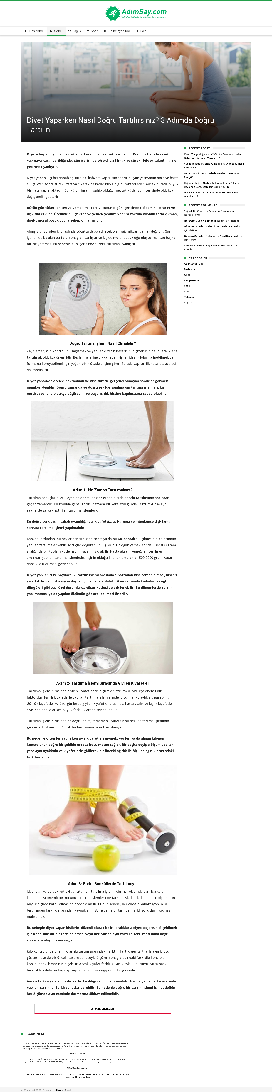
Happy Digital (63, 1090)
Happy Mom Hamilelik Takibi (36, 1074)
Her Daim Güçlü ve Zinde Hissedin (204, 220)
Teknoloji (189, 297)
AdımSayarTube (193, 263)
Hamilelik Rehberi (111, 1074)
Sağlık (187, 285)
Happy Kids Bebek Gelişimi (80, 1074)
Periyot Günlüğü (83, 1077)
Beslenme (190, 269)
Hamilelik (97, 1074)
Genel (187, 274)
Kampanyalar (192, 280)
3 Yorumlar (102, 1009)
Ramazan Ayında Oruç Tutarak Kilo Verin (208, 245)
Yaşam (188, 302)
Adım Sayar (68, 1046)
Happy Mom (70, 1077)
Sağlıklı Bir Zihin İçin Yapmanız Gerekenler (209, 211)
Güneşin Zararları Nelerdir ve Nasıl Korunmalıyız (213, 226)
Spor (187, 291)
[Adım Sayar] (136, 6)
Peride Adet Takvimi (58, 1074)
